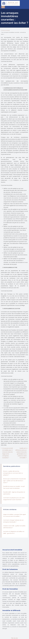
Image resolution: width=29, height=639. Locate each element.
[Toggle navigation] (3, 7)
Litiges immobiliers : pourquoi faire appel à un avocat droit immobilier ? (14, 515)
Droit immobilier (6, 30)
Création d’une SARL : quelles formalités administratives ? (14, 526)
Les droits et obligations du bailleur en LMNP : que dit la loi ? (13, 532)
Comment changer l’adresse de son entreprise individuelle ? (13, 521)
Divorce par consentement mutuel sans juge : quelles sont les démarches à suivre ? (14, 480)
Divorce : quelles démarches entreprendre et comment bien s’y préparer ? (13, 473)
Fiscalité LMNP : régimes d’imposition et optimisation (14, 493)
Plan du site (14, 638)
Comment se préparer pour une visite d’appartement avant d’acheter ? (14, 498)
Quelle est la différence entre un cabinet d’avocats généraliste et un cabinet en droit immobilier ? (21, 452)
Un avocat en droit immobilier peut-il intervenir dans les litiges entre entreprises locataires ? (7, 452)
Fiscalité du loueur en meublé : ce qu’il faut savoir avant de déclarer (14, 487)
